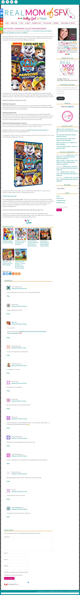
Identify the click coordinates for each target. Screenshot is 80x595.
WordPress (72, 593)
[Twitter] (7, 273)
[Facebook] (4, 273)
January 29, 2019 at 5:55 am (19, 383)
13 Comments (24, 32)
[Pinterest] (1, 19)
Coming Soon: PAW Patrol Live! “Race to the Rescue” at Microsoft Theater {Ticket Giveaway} (20, 265)
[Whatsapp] (1, 28)
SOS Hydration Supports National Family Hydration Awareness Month (44, 243)
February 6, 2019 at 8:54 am (19, 491)
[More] (19, 273)
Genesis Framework (74, 591)
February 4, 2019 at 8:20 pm (19, 438)
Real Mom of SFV (40, 7)
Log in (58, 196)
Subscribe (60, 98)
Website (6, 565)
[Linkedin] (10, 273)
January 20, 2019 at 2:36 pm (19, 324)
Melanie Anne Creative (57, 591)
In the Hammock (16, 507)
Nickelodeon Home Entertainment (42, 31)
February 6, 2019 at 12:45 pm (19, 509)
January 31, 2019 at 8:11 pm (19, 401)
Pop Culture (26, 31)
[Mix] (16, 273)
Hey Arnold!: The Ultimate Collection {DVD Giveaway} (7, 263)
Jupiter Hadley (60, 160)
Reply (8, 296)
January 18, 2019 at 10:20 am (19, 306)
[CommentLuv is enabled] (11, 584)
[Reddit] (13, 273)
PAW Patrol (5, 32)
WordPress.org (60, 202)
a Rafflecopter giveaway (9, 196)
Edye (13, 322)
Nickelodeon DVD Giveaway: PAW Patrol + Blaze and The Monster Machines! (33, 243)
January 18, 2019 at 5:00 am (19, 288)
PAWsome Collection (14, 32)
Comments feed (60, 200)
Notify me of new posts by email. (14, 575)
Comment (7, 537)
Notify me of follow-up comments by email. (16, 572)
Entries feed (59, 198)
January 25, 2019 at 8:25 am (19, 365)
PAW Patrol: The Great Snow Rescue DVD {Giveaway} (20, 242)
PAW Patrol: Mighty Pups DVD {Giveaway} (7, 241)
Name (6, 553)
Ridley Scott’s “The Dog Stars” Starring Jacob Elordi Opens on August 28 (67, 130)
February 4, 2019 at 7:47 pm (19, 418)
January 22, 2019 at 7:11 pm (19, 347)
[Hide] (0, 35)
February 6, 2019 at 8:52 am (19, 473)
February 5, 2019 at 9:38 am (19, 456)
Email (6, 559)
